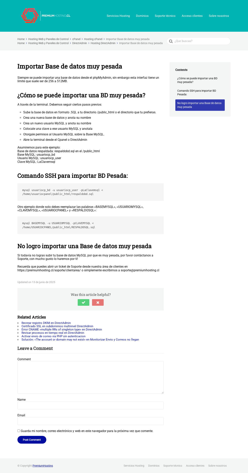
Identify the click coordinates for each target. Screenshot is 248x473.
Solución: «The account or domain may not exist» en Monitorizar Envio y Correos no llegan (80, 339)
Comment (24, 359)
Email (21, 415)
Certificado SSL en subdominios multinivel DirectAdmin (57, 326)
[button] (83, 302)
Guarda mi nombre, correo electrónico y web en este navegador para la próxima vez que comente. (87, 431)
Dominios (142, 16)
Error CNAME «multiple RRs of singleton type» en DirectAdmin (62, 329)
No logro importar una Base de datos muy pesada (199, 105)
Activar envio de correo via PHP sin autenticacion (53, 336)
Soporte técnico (165, 16)
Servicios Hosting (118, 16)
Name (21, 399)
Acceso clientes (192, 16)
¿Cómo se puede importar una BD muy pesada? (197, 80)
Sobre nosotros (219, 16)
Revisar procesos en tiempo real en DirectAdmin (53, 333)
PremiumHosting (43, 465)
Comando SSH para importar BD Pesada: (196, 92)
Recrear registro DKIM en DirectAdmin (46, 323)
